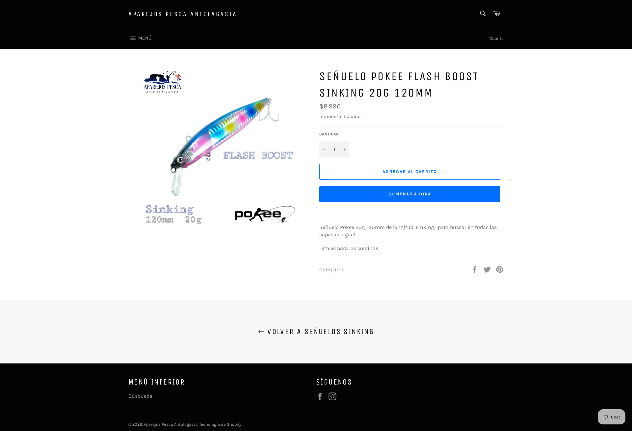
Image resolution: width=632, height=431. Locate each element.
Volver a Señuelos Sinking (319, 331)
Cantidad (329, 134)
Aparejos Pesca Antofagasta (182, 14)
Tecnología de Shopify (220, 424)
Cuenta (496, 38)
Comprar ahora (409, 193)
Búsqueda (140, 396)
